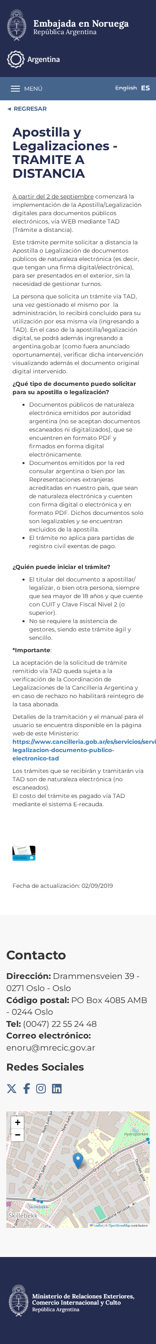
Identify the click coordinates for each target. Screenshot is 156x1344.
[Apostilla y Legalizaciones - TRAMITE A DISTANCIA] (23, 853)
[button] (78, 1161)
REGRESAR (29, 108)
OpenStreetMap (119, 1225)
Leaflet (98, 1225)
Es (145, 88)
